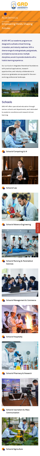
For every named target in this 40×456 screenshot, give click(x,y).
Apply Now (38, 228)
